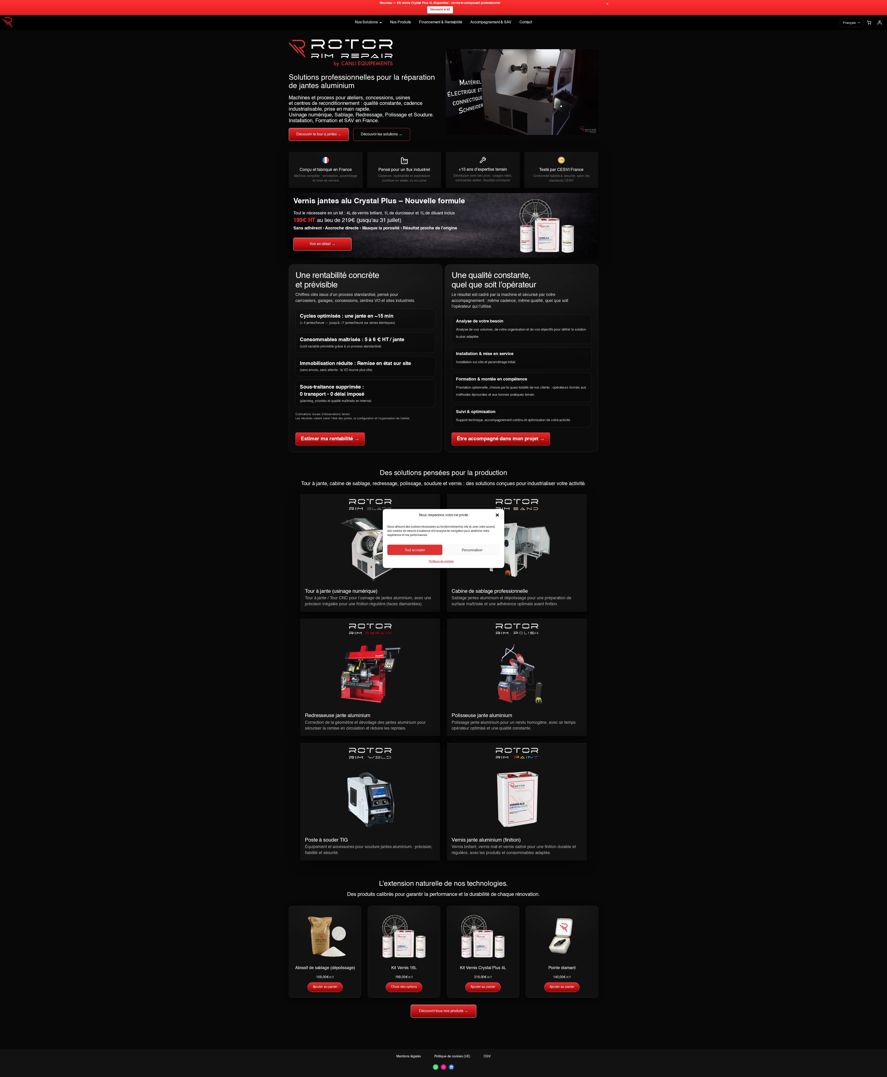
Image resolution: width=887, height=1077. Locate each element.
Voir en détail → (322, 244)
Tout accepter (415, 550)
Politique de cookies (441, 561)
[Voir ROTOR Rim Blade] (370, 555)
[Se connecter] (879, 22)
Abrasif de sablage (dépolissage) (325, 968)
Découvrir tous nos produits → (443, 1011)
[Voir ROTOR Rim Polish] (517, 679)
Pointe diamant (562, 968)
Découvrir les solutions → (381, 134)
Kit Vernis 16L (404, 968)
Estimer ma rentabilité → (330, 438)
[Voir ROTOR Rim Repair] (370, 679)
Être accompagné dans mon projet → (501, 438)
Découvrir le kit (440, 9)
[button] (497, 515)
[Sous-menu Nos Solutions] (380, 22)
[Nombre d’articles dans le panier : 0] (869, 22)
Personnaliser (472, 550)
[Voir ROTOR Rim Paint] (517, 804)
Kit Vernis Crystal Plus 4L (483, 968)
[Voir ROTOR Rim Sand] (517, 555)
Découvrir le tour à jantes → (318, 134)
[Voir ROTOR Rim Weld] (370, 804)
